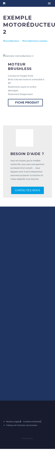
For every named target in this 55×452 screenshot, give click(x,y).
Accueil (32, 7)
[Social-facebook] (26, 410)
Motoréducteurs (11, 40)
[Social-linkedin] (32, 410)
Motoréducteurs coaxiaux (34, 40)
